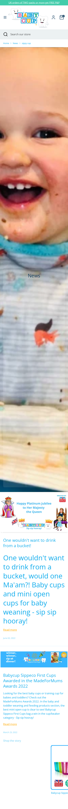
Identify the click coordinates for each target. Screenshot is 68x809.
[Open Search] (5, 34)
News (15, 43)
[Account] (53, 16)
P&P (57, 2)
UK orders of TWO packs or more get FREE (32, 2)
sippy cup (26, 43)
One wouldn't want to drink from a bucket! (29, 542)
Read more (10, 630)
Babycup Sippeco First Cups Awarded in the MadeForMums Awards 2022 (32, 680)
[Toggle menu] (4, 17)
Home (6, 43)
